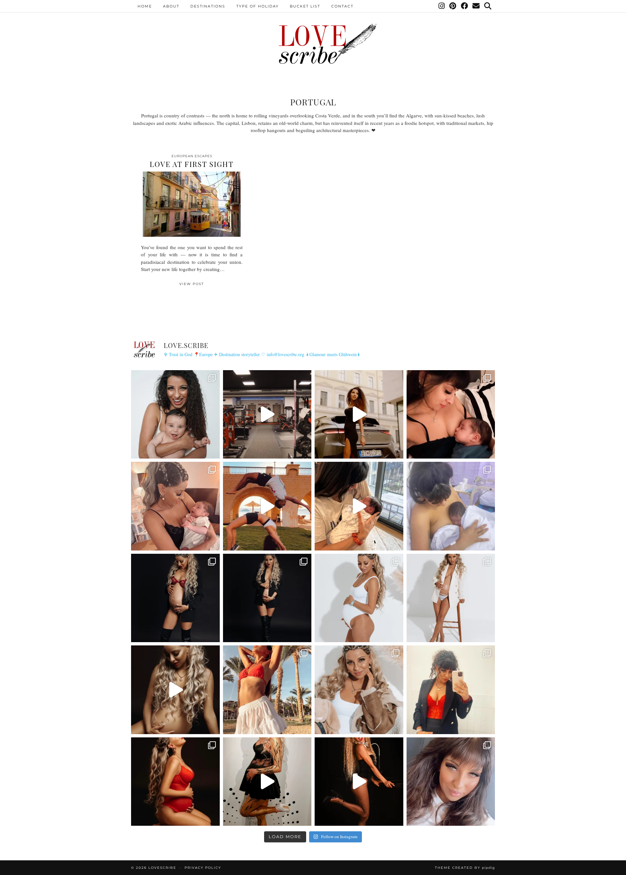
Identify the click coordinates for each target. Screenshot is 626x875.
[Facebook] (465, 6)
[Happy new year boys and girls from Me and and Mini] (451, 598)
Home (145, 6)
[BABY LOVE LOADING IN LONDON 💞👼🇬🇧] (451, 781)
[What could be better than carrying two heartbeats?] (175, 598)
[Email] (476, 6)
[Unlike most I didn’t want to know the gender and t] (267, 598)
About (171, 6)
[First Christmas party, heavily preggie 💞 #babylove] (451, 689)
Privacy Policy (203, 868)
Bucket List (305, 6)
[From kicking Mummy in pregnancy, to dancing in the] (359, 506)
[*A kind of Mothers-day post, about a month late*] (451, 414)
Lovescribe (162, 868)
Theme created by (465, 868)
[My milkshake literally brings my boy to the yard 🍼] (267, 414)
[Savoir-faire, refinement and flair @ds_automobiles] (359, 414)
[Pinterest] (453, 6)
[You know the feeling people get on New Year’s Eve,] (175, 414)
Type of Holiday (257, 6)
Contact (342, 6)
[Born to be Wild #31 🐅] (267, 781)
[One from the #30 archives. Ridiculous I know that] (359, 781)
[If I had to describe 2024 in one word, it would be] (267, 689)
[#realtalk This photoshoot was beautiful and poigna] (359, 598)
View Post (191, 284)
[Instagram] (442, 6)
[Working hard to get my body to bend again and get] (267, 506)
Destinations (207, 6)
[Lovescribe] (313, 43)
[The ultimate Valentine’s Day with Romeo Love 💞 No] (175, 506)
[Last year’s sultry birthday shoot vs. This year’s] (175, 781)
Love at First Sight (192, 164)
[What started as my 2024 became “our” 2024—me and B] (175, 689)
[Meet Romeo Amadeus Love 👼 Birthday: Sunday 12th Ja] (451, 506)
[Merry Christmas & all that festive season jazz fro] (359, 689)
